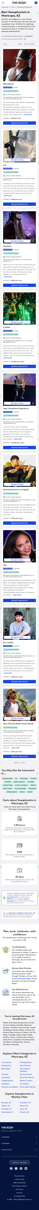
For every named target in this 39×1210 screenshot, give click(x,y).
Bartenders (6, 1068)
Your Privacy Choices (19, 1186)
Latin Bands (32, 788)
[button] (19, 1137)
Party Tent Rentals (27, 1077)
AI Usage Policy (19, 1196)
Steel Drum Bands (20, 788)
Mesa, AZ (23, 1109)
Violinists (33, 778)
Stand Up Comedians (10, 1087)
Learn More (28, 114)
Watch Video (19, 160)
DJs (16, 778)
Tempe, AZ (24, 1106)
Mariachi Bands (7, 778)
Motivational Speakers (25, 1069)
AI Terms (19, 1193)
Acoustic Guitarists (21, 785)
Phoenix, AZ (24, 1112)
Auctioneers (24, 1084)
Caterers (5, 1074)
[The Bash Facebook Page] (16, 1168)
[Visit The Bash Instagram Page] (11, 1168)
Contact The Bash (19, 1162)
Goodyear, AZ (25, 1102)
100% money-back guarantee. (24, 977)
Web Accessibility (20, 1183)
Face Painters (25, 1065)
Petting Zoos (6, 1065)
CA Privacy (19, 1189)
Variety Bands (7, 788)
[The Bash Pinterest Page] (21, 1168)
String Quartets (12, 792)
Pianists (22, 792)
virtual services (12, 897)
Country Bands (8, 785)
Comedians (6, 1077)
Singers (29, 792)
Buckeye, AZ (6, 1102)
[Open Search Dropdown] (35, 2)
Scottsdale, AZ (7, 1112)
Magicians (6, 1084)
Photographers (26, 1062)
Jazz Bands (31, 782)
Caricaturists (6, 1062)
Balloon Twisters (26, 1080)
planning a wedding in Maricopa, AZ (22, 913)
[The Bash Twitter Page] (26, 1168)
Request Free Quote (19, 123)
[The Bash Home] (19, 3)
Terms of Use (19, 1179)
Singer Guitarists (19, 782)
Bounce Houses (26, 1074)
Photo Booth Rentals (28, 1087)
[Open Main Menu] (3, 2)
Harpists (33, 785)
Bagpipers (8, 782)
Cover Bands (24, 778)
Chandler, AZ (7, 1109)
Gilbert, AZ (6, 1106)
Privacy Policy (19, 1176)
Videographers (7, 1080)
